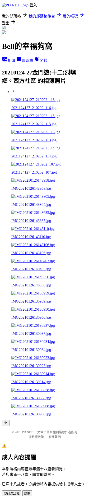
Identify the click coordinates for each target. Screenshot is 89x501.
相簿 (12, 61)
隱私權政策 (36, 437)
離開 (27, 493)
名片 (43, 61)
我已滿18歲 (11, 493)
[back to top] (5, 423)
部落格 (28, 61)
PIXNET (27, 432)
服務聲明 (54, 437)
